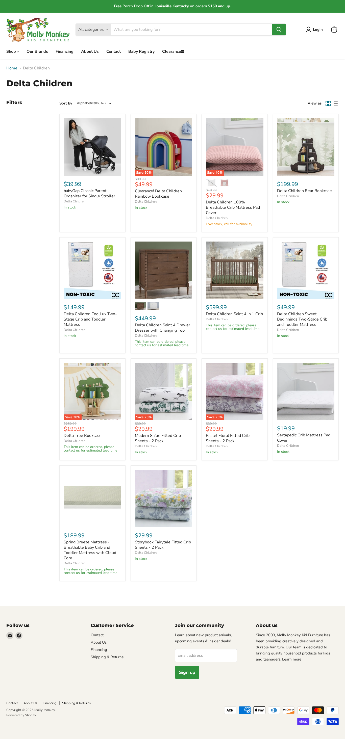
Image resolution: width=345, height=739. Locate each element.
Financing (64, 51)
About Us (90, 51)
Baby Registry (141, 51)
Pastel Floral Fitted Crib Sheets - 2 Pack (228, 438)
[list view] (335, 103)
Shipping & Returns (107, 656)
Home (11, 68)
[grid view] (328, 103)
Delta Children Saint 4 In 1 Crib (234, 314)
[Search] (279, 29)
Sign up (187, 672)
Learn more (291, 659)
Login (318, 29)
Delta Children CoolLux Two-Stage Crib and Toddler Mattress (90, 319)
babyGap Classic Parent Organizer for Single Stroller (89, 193)
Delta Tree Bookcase (83, 435)
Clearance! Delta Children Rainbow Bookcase (158, 193)
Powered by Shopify (21, 715)
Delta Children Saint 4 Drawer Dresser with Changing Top (162, 327)
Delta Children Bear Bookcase (304, 191)
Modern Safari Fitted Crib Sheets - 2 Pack (158, 438)
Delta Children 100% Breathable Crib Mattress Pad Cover (233, 207)
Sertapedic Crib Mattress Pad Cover (303, 437)
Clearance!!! (173, 51)
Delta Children (74, 201)
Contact (113, 51)
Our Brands (37, 51)
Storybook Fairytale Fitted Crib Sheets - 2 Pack (163, 544)
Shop (11, 51)
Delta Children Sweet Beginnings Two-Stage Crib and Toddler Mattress (302, 319)
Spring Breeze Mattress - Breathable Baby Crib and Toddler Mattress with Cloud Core (90, 550)
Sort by (65, 103)
